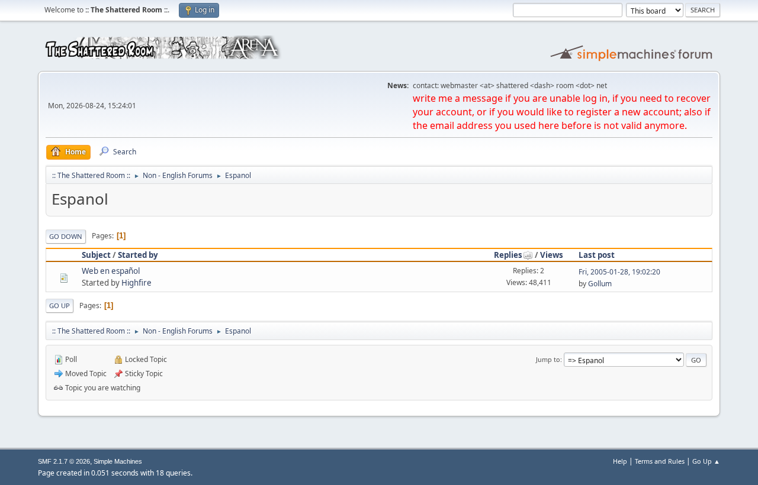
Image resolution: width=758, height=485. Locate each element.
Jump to (548, 359)
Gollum (600, 284)
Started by (138, 255)
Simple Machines (118, 461)
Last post (597, 255)
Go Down (65, 236)
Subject (96, 255)
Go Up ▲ (706, 461)
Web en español (111, 271)
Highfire (136, 282)
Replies (508, 255)
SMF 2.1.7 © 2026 (64, 461)
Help (620, 461)
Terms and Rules (660, 461)
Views (551, 255)
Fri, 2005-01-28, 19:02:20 (619, 272)
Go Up (59, 305)
